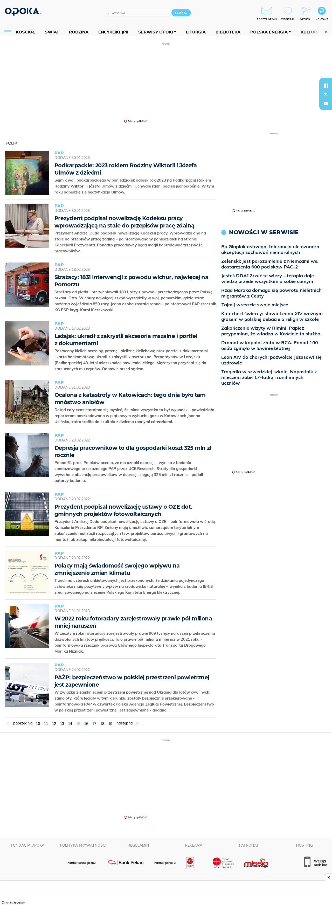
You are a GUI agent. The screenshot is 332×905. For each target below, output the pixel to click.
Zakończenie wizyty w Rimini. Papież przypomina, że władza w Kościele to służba (270, 331)
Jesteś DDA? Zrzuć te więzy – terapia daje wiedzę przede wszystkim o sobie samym (267, 278)
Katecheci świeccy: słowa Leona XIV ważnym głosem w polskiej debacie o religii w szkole (272, 316)
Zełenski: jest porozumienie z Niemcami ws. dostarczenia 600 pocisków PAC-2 (270, 264)
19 (110, 723)
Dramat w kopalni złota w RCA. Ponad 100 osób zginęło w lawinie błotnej (269, 345)
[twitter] (326, 94)
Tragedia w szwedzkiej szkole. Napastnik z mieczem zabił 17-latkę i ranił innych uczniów (269, 377)
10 (38, 723)
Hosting (304, 845)
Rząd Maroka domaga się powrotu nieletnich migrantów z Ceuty (271, 293)
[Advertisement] (166, 82)
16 (86, 723)
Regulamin (138, 845)
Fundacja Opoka (27, 845)
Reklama (193, 845)
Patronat (249, 845)
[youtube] (326, 103)
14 (70, 723)
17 (94, 723)
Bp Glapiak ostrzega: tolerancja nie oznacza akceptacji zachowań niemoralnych (270, 249)
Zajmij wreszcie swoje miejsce (254, 305)
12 (54, 723)
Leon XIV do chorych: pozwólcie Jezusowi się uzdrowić (271, 360)
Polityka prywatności (83, 845)
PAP (11, 143)
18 (102, 723)
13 (62, 723)
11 (46, 723)
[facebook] (326, 86)
